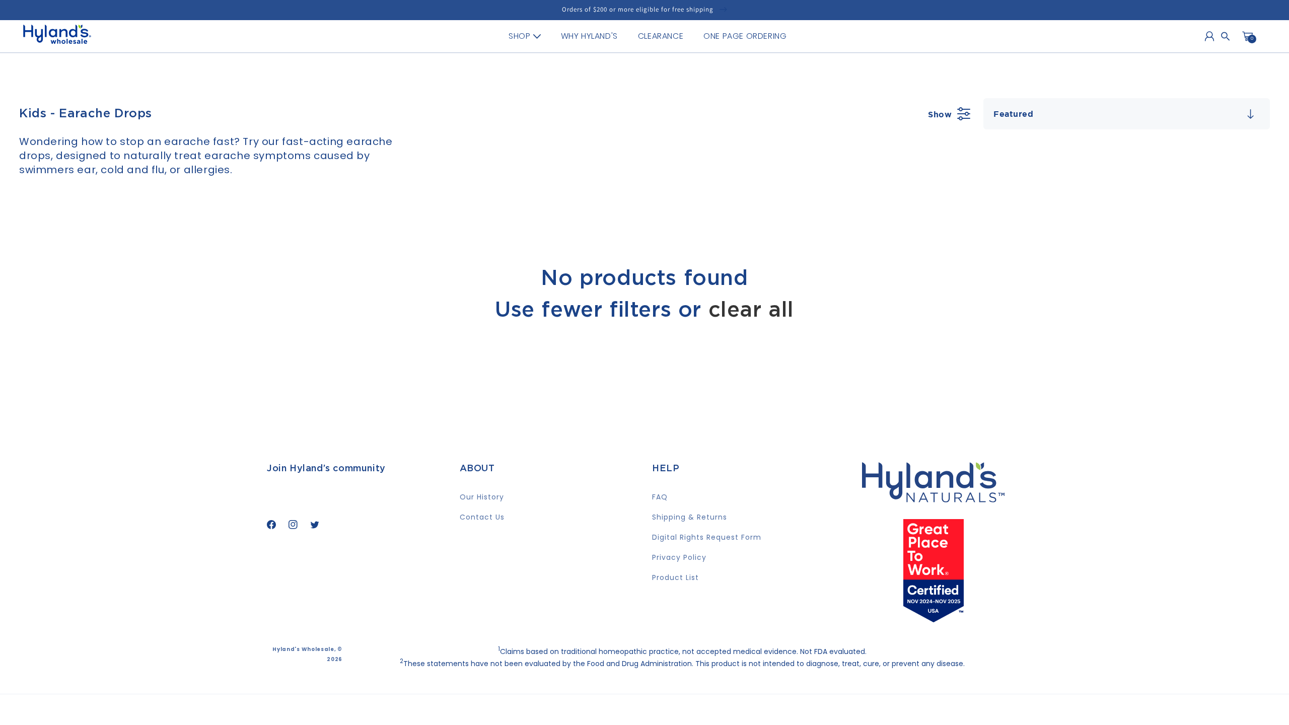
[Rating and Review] (933, 619)
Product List (675, 577)
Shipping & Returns (689, 517)
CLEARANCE (660, 36)
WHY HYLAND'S (589, 36)
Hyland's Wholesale (303, 649)
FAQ (660, 497)
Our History (482, 497)
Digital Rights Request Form (706, 537)
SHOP (519, 36)
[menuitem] (524, 36)
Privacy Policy (679, 557)
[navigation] (647, 36)
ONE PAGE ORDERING (744, 36)
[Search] (1225, 36)
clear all (751, 310)
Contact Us (482, 517)
